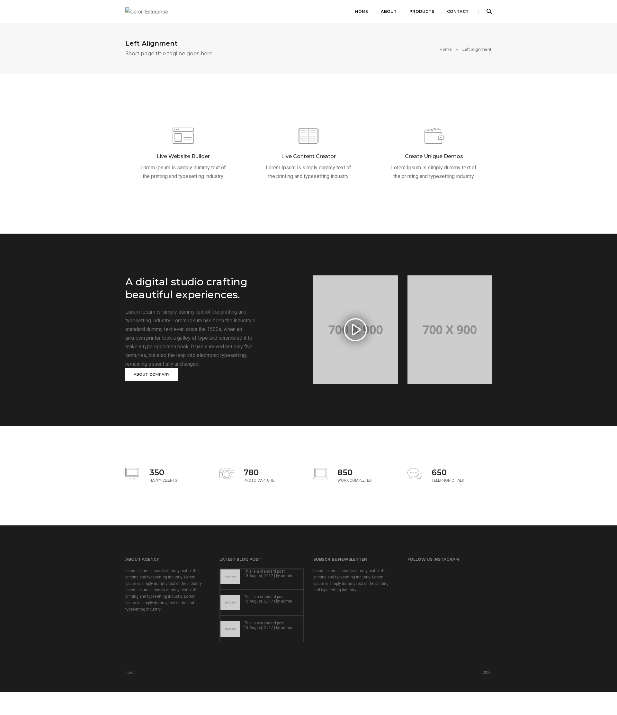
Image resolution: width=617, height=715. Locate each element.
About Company (152, 374)
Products (421, 11)
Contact (458, 11)
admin (286, 576)
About (389, 11)
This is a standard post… (266, 571)
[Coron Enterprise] (146, 11)
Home (361, 11)
